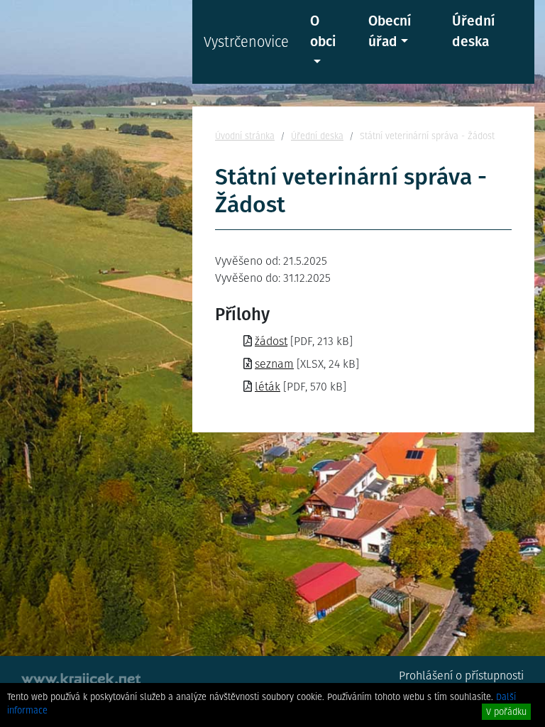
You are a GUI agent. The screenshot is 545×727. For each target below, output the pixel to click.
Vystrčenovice (246, 42)
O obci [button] (323, 31)
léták (267, 386)
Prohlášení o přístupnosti (461, 675)
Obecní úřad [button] (389, 31)
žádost (271, 341)
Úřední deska (473, 31)
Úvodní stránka (245, 136)
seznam (274, 364)
